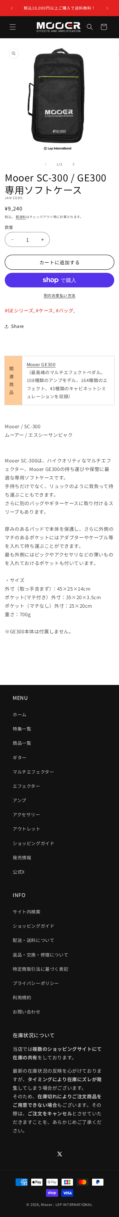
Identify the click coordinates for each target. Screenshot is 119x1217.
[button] (13, 27)
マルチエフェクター (33, 771)
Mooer (47, 1204)
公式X (19, 872)
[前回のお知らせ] (12, 8)
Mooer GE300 (41, 364)
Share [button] (17, 326)
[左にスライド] (46, 164)
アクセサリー (26, 814)
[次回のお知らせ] (107, 8)
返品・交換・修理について (40, 954)
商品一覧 (22, 743)
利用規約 (22, 997)
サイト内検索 (27, 911)
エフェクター (26, 786)
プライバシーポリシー (36, 983)
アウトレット (27, 828)
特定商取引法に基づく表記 (40, 969)
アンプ (19, 800)
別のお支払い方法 (60, 295)
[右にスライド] (74, 164)
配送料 (21, 216)
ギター (20, 757)
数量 (9, 227)
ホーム (20, 714)
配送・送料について (33, 940)
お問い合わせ (27, 1011)
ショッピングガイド (33, 843)
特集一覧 (22, 728)
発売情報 (22, 857)
